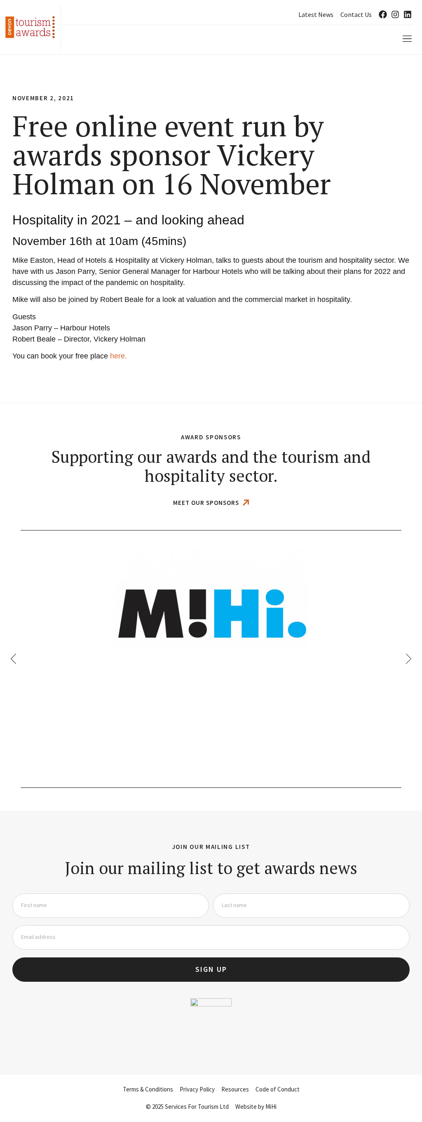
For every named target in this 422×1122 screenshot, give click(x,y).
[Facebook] (383, 14)
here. (118, 356)
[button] (407, 38)
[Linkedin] (407, 14)
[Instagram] (395, 14)
